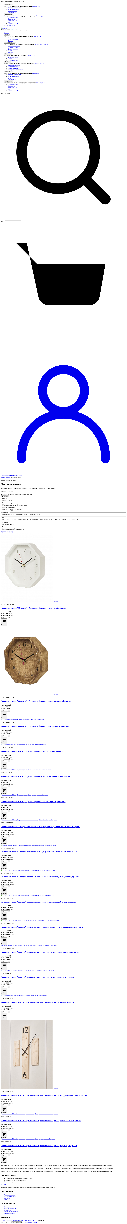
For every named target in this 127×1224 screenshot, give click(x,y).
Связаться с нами (13, 23)
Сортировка (10, 494)
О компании (7, 1210)
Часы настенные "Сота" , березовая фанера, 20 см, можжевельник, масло (35, 776)
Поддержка (8, 14)
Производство (12, 12)
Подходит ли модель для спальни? (16, 1180)
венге (14, 519)
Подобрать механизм (14, 65)
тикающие (19, 529)
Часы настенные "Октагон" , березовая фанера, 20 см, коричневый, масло (36, 701)
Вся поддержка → (41, 16)
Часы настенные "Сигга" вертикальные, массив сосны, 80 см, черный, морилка (39, 1145)
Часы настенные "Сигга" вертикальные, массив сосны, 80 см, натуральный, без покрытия (44, 1095)
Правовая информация (11, 1211)
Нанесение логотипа (10, 1208)
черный (74, 519)
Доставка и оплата (13, 17)
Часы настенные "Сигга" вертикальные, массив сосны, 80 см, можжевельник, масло (41, 1120)
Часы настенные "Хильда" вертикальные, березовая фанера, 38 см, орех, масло (38, 902)
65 (16, 510)
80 (21, 510)
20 (5, 510)
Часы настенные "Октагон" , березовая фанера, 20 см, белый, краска (33, 608)
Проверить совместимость (15, 69)
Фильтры (3, 494)
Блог (9, 22)
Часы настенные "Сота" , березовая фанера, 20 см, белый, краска (32, 751)
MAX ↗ (31, 1220)
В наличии (8, 500)
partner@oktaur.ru (17, 1220)
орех (57, 519)
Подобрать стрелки (13, 66)
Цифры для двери (13, 57)
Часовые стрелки (13, 47)
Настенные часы (12, 38)
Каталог (6, 33)
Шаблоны (10, 52)
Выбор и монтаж (13, 60)
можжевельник (35, 519)
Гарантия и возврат (13, 20)
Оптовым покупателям (14, 7)
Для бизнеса (9, 4)
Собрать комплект (13, 68)
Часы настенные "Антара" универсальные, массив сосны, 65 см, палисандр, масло (40, 952)
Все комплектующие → (41, 44)
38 (11, 510)
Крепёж (10, 58)
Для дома (8, 53)
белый (7, 519)
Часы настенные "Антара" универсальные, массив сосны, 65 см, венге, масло (37, 977)
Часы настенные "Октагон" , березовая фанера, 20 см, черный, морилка (35, 726)
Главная (3, 477)
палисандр (65, 519)
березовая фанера (10, 505)
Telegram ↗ (25, 1220)
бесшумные (9, 529)
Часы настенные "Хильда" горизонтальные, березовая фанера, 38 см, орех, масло (39, 852)
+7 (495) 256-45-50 (9, 25)
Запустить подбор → (40, 63)
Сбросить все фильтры (7, 531)
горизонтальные (22, 514)
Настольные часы (13, 39)
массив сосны (24, 505)
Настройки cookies (17, 1222)
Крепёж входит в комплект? (14, 1182)
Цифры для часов (13, 49)
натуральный (48, 519)
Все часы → (37, 36)
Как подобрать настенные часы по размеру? (19, 1178)
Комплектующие (10, 42)
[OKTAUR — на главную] (4, 28)
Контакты (7, 1198)
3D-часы (10, 41)
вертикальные (9, 514)
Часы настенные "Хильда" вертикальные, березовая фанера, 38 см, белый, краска (40, 877)
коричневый (23, 519)
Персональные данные (30, 1222)
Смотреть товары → (33, 55)
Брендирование (12, 11)
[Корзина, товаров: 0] (63, 347)
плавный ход (9, 524)
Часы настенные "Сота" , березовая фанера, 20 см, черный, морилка (33, 801)
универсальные (35, 514)
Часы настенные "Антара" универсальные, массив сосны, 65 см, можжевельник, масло (42, 927)
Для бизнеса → (36, 6)
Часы (7, 34)
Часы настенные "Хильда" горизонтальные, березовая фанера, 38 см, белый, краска (40, 826)
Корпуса (10, 50)
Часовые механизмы (14, 46)
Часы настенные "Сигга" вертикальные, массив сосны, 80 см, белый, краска (37, 1002)
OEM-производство (13, 9)
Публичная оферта (9, 1213)
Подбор (7, 62)
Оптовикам (7, 1207)
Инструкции (11, 19)
